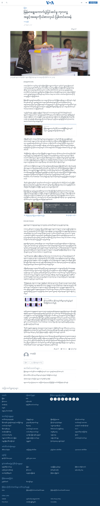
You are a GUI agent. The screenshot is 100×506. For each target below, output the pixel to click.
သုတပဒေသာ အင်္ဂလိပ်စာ (81, 449)
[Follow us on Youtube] (58, 399)
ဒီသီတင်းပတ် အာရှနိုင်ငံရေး (57, 428)
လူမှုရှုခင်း (28, 441)
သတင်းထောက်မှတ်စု (7, 435)
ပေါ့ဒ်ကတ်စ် (29, 401)
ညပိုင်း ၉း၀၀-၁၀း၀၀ (31, 458)
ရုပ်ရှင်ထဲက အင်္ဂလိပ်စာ (56, 449)
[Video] (86, 2)
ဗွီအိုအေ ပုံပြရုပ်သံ (55, 473)
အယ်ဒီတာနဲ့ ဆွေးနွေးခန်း (8, 419)
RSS (27, 398)
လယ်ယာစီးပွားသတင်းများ (32, 431)
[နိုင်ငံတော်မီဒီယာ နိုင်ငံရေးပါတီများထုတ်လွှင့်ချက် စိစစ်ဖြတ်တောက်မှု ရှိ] (33, 303)
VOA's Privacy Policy (56, 498)
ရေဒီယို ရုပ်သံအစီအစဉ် (7, 470)
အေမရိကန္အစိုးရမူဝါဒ (31, 501)
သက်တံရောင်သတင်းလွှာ (81, 438)
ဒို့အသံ (76, 435)
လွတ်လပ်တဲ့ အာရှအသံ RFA (33, 498)
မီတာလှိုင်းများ (29, 481)
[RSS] (70, 399)
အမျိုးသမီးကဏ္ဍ (55, 438)
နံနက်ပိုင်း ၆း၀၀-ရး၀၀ (7, 458)
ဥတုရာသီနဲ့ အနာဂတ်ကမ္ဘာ (32, 422)
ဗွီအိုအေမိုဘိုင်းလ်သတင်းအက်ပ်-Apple (35, 490)
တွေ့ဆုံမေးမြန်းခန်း (30, 473)
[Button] (73, 29)
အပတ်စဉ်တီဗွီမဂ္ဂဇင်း (7, 473)
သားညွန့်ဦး (26, 21)
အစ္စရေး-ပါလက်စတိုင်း (7, 410)
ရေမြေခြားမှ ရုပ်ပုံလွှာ (55, 466)
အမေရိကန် (4, 404)
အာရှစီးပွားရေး (54, 431)
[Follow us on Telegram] (66, 399)
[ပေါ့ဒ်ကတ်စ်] (73, 399)
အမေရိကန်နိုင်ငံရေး (6, 431)
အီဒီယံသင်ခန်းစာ (6, 449)
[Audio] (81, 2)
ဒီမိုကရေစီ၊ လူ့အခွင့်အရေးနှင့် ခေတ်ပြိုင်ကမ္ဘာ (12, 422)
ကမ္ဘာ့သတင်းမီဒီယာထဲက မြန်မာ (9, 438)
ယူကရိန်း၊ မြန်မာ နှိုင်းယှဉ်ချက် (33, 435)
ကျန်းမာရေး (53, 435)
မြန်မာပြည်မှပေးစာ (55, 419)
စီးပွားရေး (28, 425)
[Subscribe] (77, 399)
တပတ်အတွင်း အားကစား (32, 428)
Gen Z (76, 428)
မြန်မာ (25, 8)
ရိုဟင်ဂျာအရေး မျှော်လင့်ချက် (58, 441)
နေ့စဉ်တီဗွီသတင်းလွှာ (7, 466)
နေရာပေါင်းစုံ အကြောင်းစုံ (81, 431)
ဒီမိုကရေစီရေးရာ (6, 428)
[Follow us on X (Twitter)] (55, 399)
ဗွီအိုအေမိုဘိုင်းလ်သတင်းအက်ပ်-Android (60, 490)
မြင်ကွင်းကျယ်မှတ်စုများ (56, 422)
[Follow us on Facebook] (51, 399)
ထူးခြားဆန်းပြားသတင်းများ (32, 438)
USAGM (4, 498)
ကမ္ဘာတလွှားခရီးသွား (55, 425)
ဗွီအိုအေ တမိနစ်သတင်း (80, 466)
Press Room (5, 501)
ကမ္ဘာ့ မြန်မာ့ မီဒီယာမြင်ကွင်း (8, 441)
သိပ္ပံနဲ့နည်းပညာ (30, 419)
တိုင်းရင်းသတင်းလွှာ (80, 419)
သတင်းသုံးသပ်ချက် (6, 425)
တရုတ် (3, 407)
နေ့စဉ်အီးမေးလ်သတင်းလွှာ (32, 404)
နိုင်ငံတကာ (4, 401)
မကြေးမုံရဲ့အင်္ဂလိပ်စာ (31, 449)
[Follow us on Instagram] (62, 399)
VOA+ (3, 490)
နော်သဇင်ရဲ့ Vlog (79, 470)
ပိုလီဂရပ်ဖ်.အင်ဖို (54, 470)
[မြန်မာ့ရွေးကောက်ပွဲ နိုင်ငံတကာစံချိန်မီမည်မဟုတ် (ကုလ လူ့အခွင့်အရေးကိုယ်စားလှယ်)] (33, 130)
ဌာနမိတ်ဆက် (5, 481)
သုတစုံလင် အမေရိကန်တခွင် (81, 425)
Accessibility (54, 501)
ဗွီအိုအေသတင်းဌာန (51, 206)
